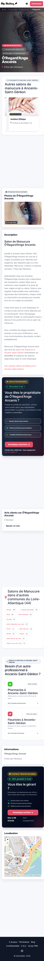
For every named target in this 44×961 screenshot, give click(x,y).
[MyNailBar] (10, 3)
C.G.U (23, 946)
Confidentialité (12, 946)
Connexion (37, 3)
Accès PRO (33, 946)
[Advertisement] (22, 161)
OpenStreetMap (28, 876)
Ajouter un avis (13, 526)
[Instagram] (22, 951)
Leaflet (18, 876)
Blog (33, 942)
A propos (13, 942)
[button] (23, 855)
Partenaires (24, 942)
